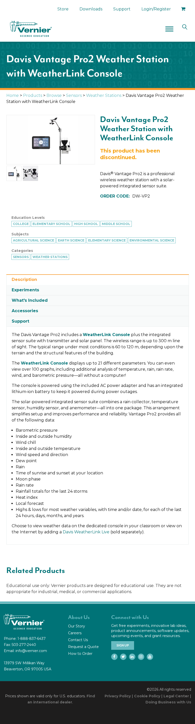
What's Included (30, 300)
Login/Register (156, 9)
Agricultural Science (33, 240)
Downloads (90, 9)
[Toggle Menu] (169, 28)
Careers (75, 633)
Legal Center (176, 696)
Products (32, 95)
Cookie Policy (147, 696)
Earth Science (71, 240)
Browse (54, 95)
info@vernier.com (31, 650)
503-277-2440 (24, 644)
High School (86, 224)
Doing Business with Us (168, 702)
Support (122, 9)
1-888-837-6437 (32, 638)
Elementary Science (107, 240)
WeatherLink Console (106, 334)
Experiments (25, 290)
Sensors (74, 95)
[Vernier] (30, 29)
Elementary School (51, 224)
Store (63, 9)
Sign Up (123, 645)
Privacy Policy (118, 696)
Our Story (76, 626)
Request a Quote (83, 646)
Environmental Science (151, 240)
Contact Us (78, 640)
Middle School (116, 224)
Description (24, 279)
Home (12, 95)
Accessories (25, 310)
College (21, 224)
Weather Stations (103, 95)
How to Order (80, 653)
